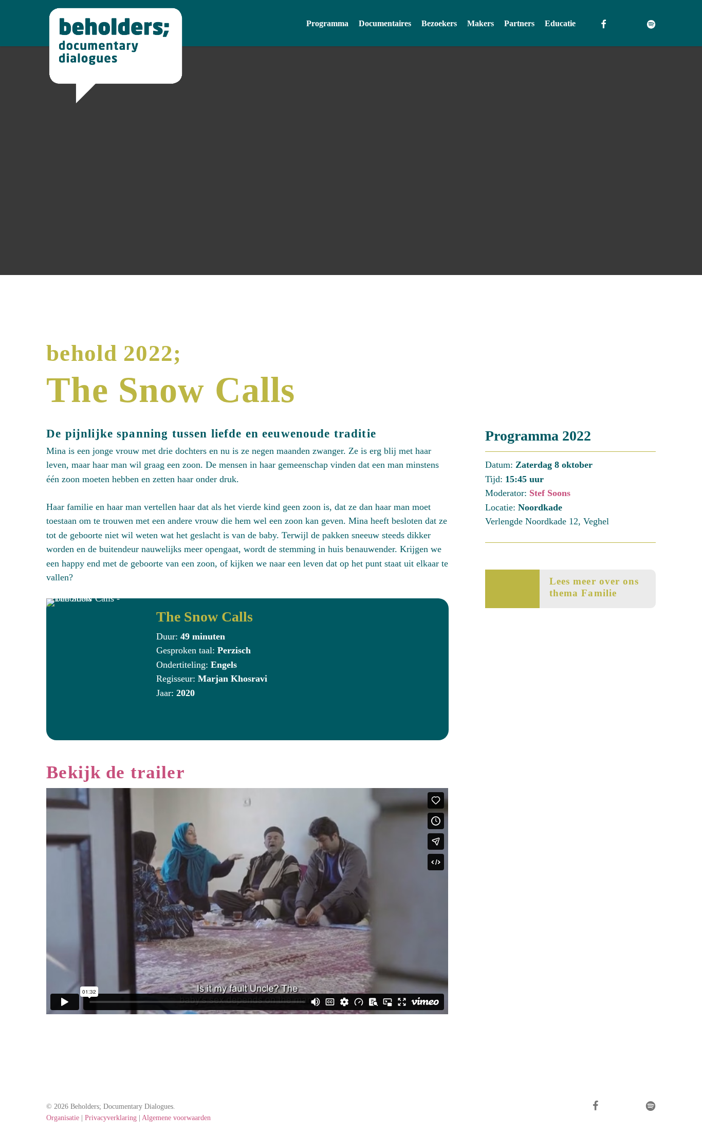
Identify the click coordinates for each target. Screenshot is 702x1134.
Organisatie (62, 1118)
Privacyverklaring (111, 1118)
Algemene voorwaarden (176, 1118)
